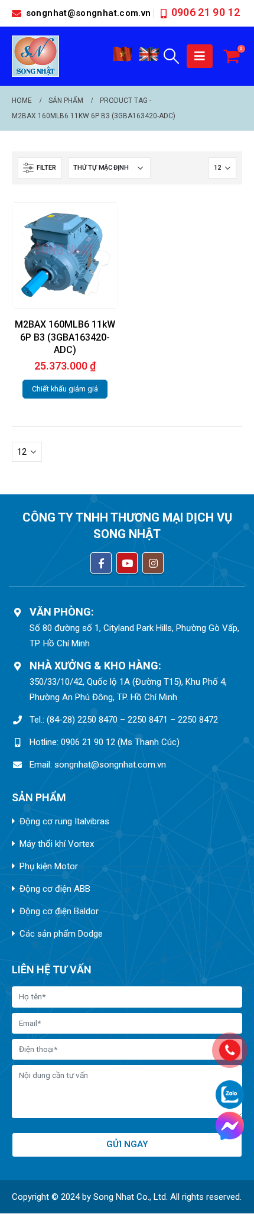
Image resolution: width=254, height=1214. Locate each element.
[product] (65, 255)
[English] (149, 58)
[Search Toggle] (171, 56)
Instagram (153, 563)
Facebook (101, 563)
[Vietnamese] (123, 58)
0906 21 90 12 (205, 12)
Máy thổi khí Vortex (56, 844)
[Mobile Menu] (200, 56)
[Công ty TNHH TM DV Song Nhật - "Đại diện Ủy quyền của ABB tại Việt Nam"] (35, 56)
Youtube (127, 563)
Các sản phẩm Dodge (61, 933)
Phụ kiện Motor (48, 866)
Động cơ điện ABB (54, 888)
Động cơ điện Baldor (59, 911)
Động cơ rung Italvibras (64, 821)
